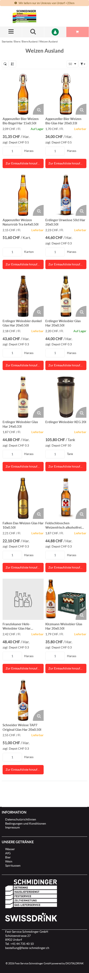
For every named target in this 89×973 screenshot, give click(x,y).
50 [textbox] (70, 64)
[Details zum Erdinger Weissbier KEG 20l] (65, 397)
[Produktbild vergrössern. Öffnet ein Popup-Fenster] (38, 109)
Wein (8, 861)
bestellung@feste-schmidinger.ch (27, 948)
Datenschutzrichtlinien (20, 819)
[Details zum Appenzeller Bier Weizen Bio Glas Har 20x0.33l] (65, 94)
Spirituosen (13, 865)
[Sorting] (12, 63)
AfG (8, 853)
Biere (17, 41)
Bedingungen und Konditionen (25, 823)
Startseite (7, 41)
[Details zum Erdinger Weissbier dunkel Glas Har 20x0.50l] (23, 296)
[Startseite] (30, 16)
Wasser (10, 849)
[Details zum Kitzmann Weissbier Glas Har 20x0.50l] (65, 599)
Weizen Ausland (48, 41)
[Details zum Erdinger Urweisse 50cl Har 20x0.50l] (65, 195)
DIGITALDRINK (74, 963)
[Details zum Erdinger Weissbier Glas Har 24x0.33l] (23, 397)
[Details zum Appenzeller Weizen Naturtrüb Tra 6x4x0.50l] (23, 195)
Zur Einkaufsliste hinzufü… (23, 163)
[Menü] (11, 32)
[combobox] (72, 64)
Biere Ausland (30, 41)
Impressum (12, 827)
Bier (8, 857)
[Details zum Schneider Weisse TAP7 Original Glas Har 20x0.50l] (23, 700)
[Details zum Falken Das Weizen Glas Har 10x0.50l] (23, 498)
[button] (83, 63)
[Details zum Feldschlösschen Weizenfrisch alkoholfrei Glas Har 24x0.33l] (65, 498)
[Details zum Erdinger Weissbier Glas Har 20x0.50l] (65, 296)
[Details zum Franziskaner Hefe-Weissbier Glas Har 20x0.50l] (23, 599)
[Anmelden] (55, 32)
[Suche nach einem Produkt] (33, 32)
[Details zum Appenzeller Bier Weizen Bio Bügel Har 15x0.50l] (23, 94)
